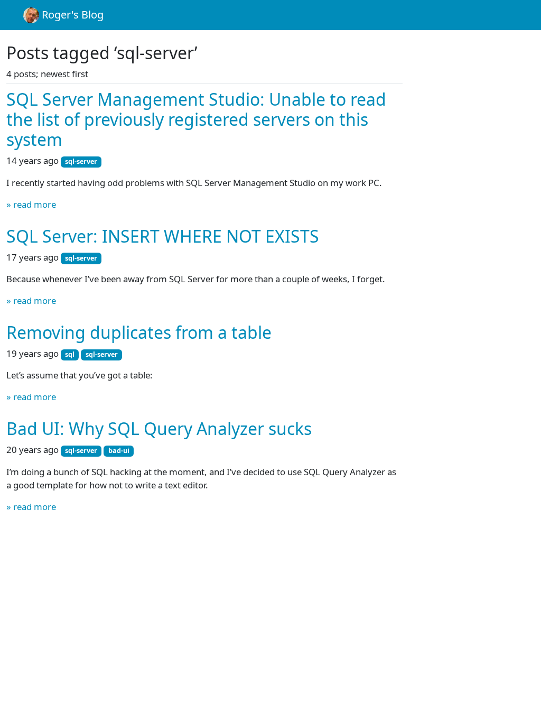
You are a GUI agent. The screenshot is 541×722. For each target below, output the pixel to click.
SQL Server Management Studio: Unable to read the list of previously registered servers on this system (196, 119)
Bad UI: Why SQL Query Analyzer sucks (159, 428)
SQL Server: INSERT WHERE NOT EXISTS (162, 236)
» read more (31, 204)
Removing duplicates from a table (139, 332)
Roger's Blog (71, 14)
